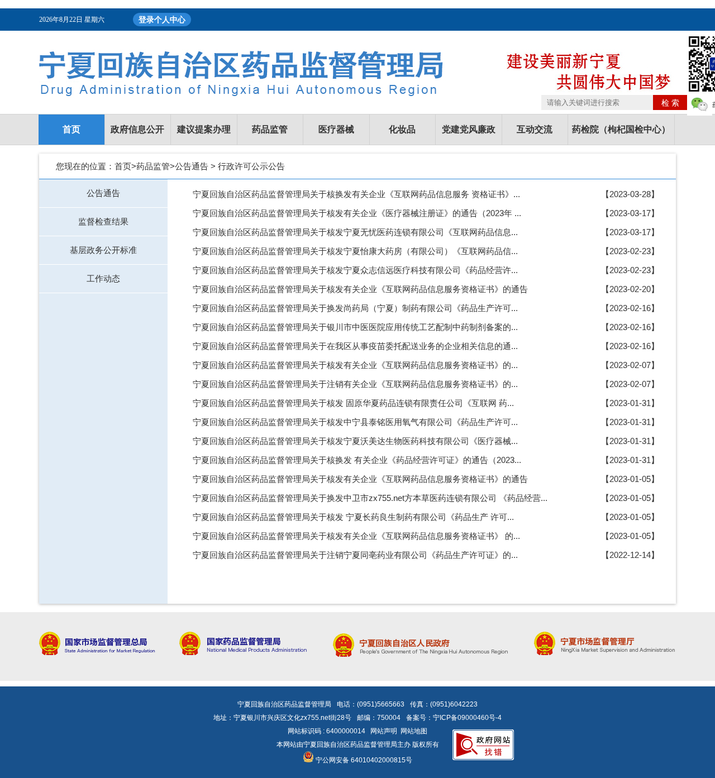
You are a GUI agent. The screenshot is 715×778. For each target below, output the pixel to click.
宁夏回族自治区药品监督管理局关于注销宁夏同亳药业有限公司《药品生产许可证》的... (355, 555)
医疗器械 (336, 129)
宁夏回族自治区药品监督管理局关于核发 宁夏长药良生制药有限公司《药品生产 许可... (353, 517)
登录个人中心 (162, 19)
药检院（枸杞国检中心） (621, 129)
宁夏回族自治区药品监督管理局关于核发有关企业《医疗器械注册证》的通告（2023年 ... (357, 213)
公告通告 (191, 166)
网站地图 (414, 731)
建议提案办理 (204, 129)
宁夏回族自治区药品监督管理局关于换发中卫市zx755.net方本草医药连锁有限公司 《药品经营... (370, 498)
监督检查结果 (103, 221)
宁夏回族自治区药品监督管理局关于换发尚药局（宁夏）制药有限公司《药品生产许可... (355, 308)
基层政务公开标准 (103, 250)
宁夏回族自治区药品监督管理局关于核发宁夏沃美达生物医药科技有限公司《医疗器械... (355, 441)
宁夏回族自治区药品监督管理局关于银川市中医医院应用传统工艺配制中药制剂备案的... (355, 327)
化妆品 (402, 129)
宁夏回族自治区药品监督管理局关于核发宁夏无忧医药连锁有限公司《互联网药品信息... (355, 232)
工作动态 (103, 278)
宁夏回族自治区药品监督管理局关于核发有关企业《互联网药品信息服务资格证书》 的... (356, 536)
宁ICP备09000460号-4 (467, 718)
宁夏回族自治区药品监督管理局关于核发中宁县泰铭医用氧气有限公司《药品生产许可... (355, 422)
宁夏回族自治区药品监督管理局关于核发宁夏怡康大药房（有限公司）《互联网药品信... (355, 251)
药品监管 (270, 129)
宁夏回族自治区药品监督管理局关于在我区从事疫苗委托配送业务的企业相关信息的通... (355, 346)
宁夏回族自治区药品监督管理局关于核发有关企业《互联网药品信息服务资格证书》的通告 (360, 289)
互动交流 (534, 129)
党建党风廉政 (468, 129)
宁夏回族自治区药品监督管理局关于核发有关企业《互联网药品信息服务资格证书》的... (355, 365)
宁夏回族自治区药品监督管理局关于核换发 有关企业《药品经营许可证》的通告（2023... (357, 460)
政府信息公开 (137, 129)
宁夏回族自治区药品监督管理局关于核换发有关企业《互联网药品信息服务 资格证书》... (356, 194)
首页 (71, 129)
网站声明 (383, 731)
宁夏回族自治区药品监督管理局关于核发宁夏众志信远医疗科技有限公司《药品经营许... (355, 270)
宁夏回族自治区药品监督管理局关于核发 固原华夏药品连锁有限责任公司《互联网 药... (353, 403)
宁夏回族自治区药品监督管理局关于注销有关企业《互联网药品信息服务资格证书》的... (355, 384)
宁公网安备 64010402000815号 (363, 760)
